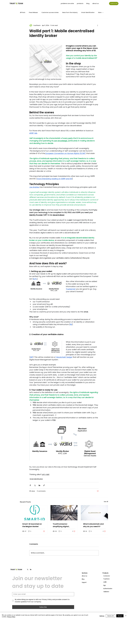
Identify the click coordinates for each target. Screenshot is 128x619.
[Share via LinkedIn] (39, 485)
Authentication (107, 588)
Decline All (110, 616)
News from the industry (70, 12)
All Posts (22, 12)
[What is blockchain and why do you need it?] (94, 512)
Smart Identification (87, 12)
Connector (106, 576)
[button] (80, 3)
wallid (104, 582)
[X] (27, 569)
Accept (120, 616)
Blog (83, 579)
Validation (106, 592)
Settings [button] (102, 616)
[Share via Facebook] (30, 485)
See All (106, 502)
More (99, 12)
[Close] (126, 616)
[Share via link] (44, 485)
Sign (104, 585)
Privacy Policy (11, 617)
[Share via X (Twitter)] (35, 485)
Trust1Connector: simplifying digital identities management (63, 525)
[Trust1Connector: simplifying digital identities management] (64, 512)
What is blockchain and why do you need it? (93, 525)
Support (84, 582)
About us (84, 576)
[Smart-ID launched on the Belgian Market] (33, 512)
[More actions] (97, 25)
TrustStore (106, 579)
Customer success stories (50, 12)
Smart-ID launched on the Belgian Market (32, 525)
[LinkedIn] (30, 569)
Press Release (33, 12)
